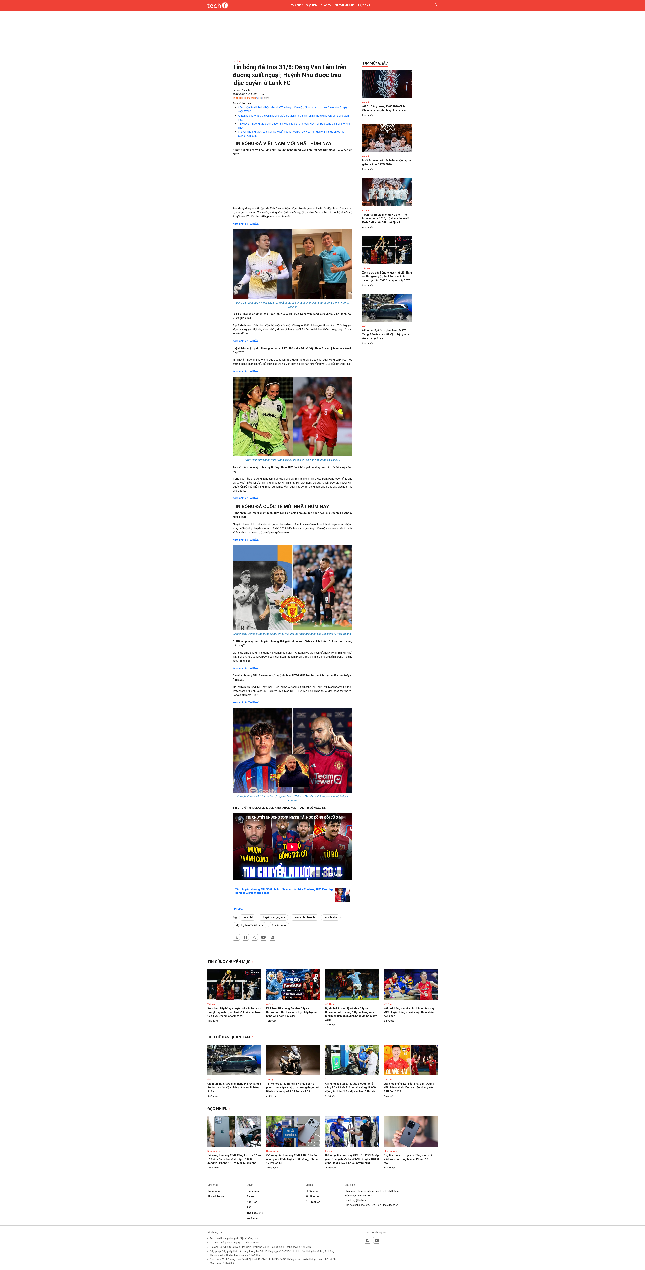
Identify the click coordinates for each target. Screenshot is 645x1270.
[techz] (217, 5)
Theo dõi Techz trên (244, 97)
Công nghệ (253, 1191)
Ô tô (364, 326)
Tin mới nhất (375, 63)
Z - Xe (250, 1196)
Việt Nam (311, 5)
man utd (248, 917)
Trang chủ (213, 1191)
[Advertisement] (292, 183)
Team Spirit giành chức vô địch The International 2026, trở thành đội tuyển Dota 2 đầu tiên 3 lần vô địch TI (386, 218)
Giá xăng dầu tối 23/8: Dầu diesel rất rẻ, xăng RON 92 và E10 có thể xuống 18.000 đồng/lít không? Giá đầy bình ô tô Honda (350, 1087)
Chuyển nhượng (344, 5)
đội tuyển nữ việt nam (249, 925)
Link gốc (238, 909)
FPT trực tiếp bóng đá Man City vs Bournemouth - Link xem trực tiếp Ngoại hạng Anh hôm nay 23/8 (291, 1012)
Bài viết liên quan (242, 103)
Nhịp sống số (213, 1151)
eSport (365, 102)
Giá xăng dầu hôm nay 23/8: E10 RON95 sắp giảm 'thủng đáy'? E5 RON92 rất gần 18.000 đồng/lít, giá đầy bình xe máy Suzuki (352, 1159)
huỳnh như (330, 917)
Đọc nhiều (217, 1109)
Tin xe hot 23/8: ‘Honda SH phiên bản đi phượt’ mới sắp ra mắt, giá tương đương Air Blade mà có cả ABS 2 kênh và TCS (293, 1087)
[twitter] (236, 937)
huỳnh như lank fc (305, 917)
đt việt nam (279, 925)
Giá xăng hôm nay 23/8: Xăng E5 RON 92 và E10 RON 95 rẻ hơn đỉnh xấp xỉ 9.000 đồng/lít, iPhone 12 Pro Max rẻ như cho (234, 1159)
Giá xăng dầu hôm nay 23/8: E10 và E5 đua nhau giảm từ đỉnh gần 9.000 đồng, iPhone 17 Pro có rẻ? (292, 1159)
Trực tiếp (364, 5)
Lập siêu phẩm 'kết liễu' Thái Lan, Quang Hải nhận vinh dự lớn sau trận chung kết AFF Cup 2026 (409, 1087)
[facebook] (245, 937)
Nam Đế (246, 90)
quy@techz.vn (359, 1200)
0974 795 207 (373, 1204)
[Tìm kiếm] (434, 5)
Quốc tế (326, 5)
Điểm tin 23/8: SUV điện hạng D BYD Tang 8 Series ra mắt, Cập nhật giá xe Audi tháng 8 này (386, 334)
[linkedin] (272, 937)
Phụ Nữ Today (215, 1196)
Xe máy (269, 1079)
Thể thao (297, 5)
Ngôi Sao (252, 1202)
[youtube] (263, 937)
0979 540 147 (364, 1195)
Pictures (314, 1196)
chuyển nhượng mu (273, 917)
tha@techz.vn (390, 1204)
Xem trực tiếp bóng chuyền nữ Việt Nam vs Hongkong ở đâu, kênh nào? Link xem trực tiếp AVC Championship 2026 (387, 276)
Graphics (314, 1202)
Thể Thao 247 (255, 1212)
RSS (249, 1207)
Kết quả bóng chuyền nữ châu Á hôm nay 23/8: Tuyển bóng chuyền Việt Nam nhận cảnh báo (409, 1012)
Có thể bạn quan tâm (229, 1037)
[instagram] (254, 937)
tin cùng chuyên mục (229, 962)
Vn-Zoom (252, 1218)
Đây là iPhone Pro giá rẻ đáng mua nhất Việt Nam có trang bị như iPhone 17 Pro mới (409, 1159)
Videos (313, 1191)
